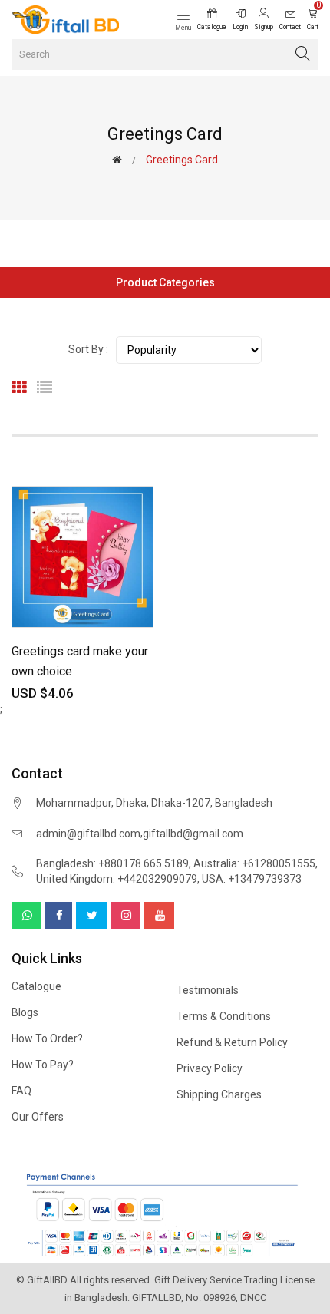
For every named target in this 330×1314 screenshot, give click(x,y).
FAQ (21, 1090)
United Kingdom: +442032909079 (116, 879)
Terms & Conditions (224, 1016)
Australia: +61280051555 (254, 863)
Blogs (25, 1012)
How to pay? (43, 1064)
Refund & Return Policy (232, 1042)
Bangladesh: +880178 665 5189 (112, 863)
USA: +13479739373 (252, 879)
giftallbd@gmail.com (193, 833)
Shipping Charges (219, 1094)
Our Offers (38, 1116)
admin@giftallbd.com (88, 833)
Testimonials (208, 990)
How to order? (47, 1038)
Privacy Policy (210, 1068)
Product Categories (165, 282)
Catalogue (36, 986)
